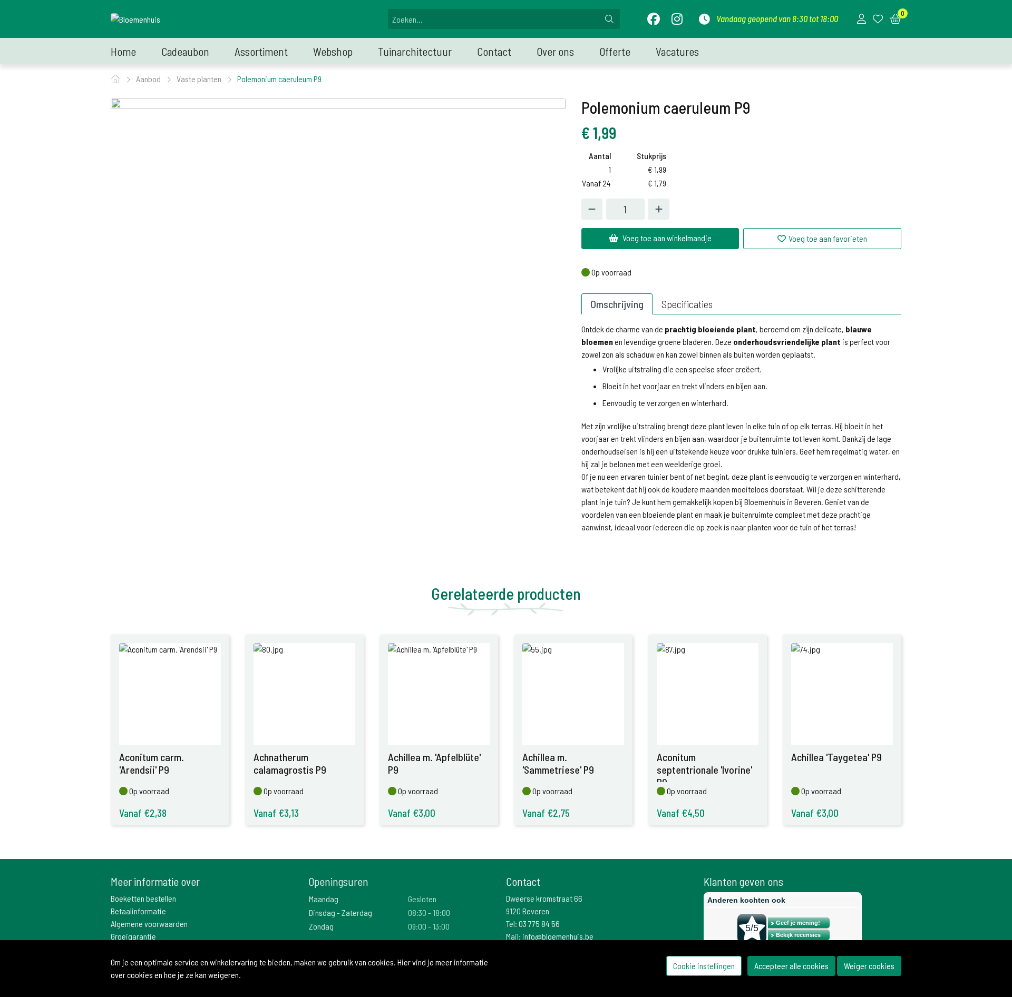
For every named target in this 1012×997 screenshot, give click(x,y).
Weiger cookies (869, 966)
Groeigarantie (133, 936)
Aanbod (149, 79)
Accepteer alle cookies (791, 966)
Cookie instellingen (704, 966)
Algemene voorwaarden (149, 924)
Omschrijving (617, 304)
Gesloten (422, 899)
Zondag (321, 926)
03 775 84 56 (539, 924)
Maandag (323, 899)
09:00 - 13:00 (429, 926)
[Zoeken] (609, 18)
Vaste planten (200, 79)
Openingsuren (338, 881)
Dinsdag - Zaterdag (340, 912)
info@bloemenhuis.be (557, 936)
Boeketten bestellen (143, 898)
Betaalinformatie (138, 911)
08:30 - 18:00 (429, 912)
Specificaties (687, 304)
